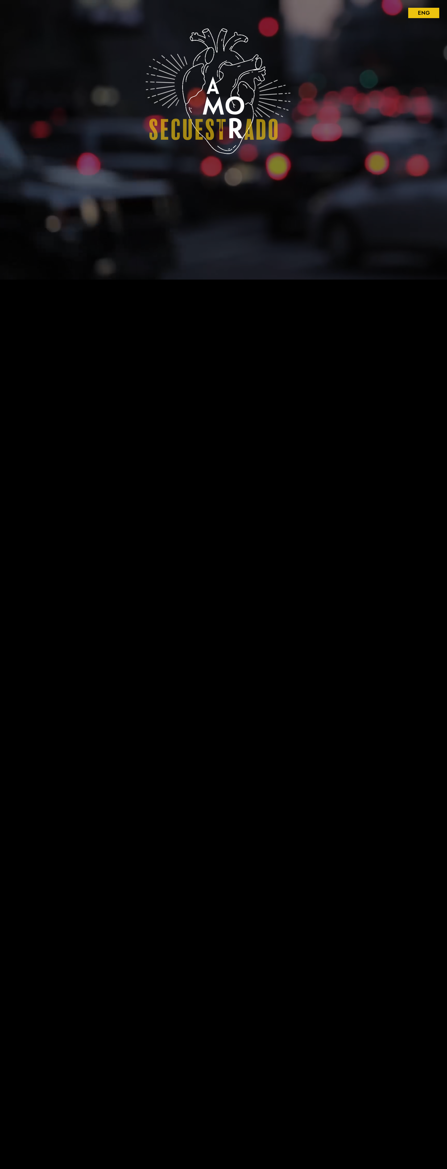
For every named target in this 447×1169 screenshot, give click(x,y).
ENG (424, 13)
